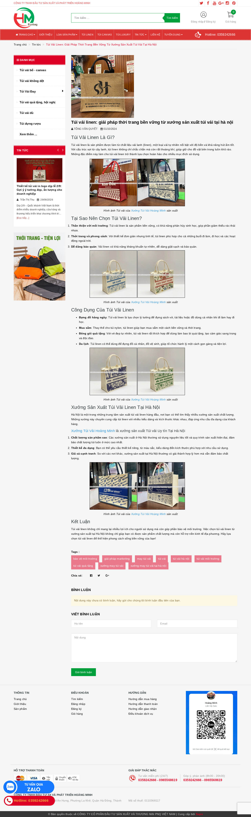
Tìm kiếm (77, 699)
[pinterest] (234, 3)
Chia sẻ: (77, 575)
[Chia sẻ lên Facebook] (91, 575)
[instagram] (227, 3)
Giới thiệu (45, 34)
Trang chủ (26, 34)
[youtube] (214, 3)
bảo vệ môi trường (85, 558)
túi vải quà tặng (83, 565)
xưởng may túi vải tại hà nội (148, 565)
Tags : (75, 551)
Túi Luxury (123, 34)
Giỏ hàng (77, 713)
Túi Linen (87, 34)
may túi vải (144, 558)
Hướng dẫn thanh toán (143, 703)
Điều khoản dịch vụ (140, 713)
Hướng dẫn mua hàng (142, 699)
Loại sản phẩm (66, 34)
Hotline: (220, 34)
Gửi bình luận (83, 672)
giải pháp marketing (117, 558)
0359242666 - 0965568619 (157, 780)
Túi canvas (104, 34)
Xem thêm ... (28, 134)
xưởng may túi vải (111, 565)
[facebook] (208, 3)
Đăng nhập (197, 21)
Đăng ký (211, 21)
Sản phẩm (20, 708)
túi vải (162, 558)
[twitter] (201, 3)
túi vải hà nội (181, 558)
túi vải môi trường (208, 558)
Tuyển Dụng (172, 34)
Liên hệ (155, 34)
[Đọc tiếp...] (23, 218)
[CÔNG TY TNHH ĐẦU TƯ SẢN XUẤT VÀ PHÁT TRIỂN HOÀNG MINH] (39, 17)
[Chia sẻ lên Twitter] (98, 575)
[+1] (107, 575)
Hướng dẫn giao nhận (142, 708)
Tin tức (140, 34)
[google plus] (221, 3)
